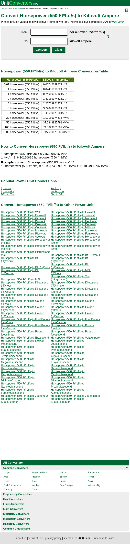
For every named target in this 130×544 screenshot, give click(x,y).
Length (7, 472)
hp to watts (7, 191)
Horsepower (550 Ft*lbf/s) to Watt (20, 212)
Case (34, 489)
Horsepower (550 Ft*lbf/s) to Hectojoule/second (18, 367)
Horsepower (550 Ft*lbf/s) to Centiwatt (24, 227)
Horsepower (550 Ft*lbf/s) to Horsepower (75, 236)
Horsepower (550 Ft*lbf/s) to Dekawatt (24, 224)
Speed (63, 481)
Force (6, 481)
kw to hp (56, 188)
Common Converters (15, 467)
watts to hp (57, 191)
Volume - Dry (94, 485)
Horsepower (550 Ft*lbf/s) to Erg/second (25, 337)
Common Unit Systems (16, 528)
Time (34, 481)
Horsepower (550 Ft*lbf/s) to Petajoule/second (67, 348)
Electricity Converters (16, 513)
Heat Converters (13, 499)
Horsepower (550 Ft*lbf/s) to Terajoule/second (18, 354)
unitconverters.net (103, 538)
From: (24, 32)
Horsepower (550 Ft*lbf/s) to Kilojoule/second (67, 361)
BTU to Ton (8, 194)
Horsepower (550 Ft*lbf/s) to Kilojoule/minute (67, 400)
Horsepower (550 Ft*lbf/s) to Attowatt (23, 236)
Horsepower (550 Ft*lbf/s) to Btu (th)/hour (25, 267)
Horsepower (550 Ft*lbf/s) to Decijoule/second (18, 373)
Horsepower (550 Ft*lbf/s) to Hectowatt (74, 221)
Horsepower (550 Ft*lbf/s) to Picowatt (23, 233)
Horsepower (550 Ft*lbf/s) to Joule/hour (24, 395)
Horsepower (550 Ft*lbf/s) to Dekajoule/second (67, 367)
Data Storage (66, 485)
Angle (90, 481)
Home (3, 8)
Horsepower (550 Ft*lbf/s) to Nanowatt (74, 230)
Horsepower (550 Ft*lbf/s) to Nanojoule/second (18, 385)
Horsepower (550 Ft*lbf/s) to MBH (21, 279)
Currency (8, 489)
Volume (63, 472)
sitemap (68, 538)
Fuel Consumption (12, 485)
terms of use (35, 538)
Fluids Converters (13, 504)
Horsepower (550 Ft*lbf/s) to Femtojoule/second (18, 391)
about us (21, 538)
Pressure (36, 476)
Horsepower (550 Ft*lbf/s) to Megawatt (74, 218)
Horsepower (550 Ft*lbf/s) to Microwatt (24, 230)
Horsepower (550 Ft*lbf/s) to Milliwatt (73, 227)
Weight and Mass (40, 472)
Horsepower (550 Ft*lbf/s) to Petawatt (23, 215)
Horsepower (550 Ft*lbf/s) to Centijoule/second (67, 373)
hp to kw (6, 188)
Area (6, 476)
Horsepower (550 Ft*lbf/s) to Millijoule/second (18, 379)
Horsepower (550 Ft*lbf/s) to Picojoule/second (67, 385)
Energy (63, 476)
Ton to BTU (57, 194)
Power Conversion (15, 8)
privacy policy (53, 538)
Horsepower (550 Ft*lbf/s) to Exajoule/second (18, 348)
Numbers (36, 485)
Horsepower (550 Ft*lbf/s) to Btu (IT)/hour (75, 255)
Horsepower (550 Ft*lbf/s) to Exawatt (73, 212)
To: (26, 41)
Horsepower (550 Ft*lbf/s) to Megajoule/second (18, 361)
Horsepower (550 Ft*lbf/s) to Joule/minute (76, 395)
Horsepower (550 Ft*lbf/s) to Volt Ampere (75, 337)
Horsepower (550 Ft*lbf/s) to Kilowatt (23, 221)
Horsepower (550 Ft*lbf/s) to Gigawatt (23, 218)
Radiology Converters (16, 523)
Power (91, 476)
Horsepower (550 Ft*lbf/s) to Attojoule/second (67, 391)
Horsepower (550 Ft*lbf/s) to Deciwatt (73, 224)
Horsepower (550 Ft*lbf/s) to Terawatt (73, 215)
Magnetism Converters (16, 518)
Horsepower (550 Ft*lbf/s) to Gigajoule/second (67, 354)
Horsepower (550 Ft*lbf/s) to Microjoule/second (67, 379)
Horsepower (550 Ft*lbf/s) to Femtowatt (74, 233)
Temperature (94, 472)
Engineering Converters (17, 494)
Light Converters (13, 508)
